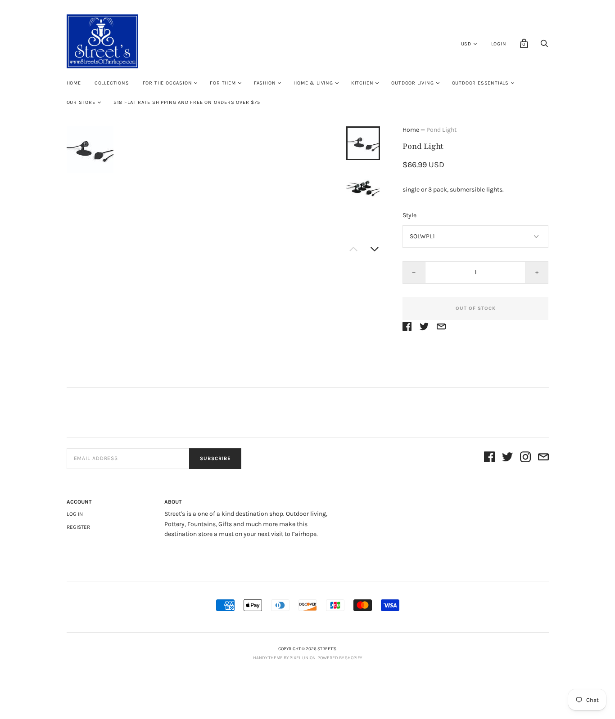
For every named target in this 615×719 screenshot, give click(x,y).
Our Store (81, 102)
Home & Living (313, 83)
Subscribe (215, 458)
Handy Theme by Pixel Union (284, 658)
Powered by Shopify (339, 658)
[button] (363, 143)
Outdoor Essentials (480, 83)
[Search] (544, 46)
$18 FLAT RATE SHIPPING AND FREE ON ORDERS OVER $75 (186, 102)
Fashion (265, 83)
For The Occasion (167, 83)
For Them (222, 83)
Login (498, 44)
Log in (75, 514)
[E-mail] (543, 458)
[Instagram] (525, 458)
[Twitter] (507, 458)
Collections (112, 83)
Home (74, 83)
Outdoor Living (412, 83)
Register (78, 527)
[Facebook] (489, 458)
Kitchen (362, 83)
